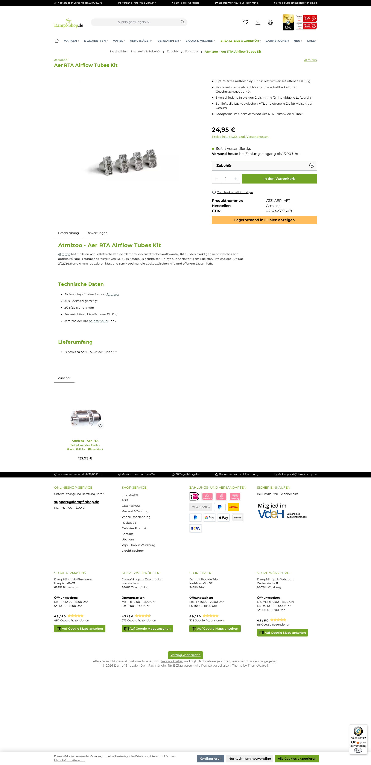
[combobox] (135, 22)
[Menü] (364, 726)
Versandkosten (172, 661)
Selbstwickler (98, 321)
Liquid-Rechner (133, 550)
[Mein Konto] (258, 22)
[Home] (56, 41)
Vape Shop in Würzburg (138, 545)
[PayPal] (220, 507)
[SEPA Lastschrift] (195, 528)
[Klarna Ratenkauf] (207, 496)
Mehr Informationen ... (69, 760)
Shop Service (134, 487)
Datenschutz (131, 505)
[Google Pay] (210, 517)
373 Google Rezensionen (206, 620)
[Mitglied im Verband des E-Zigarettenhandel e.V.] (285, 511)
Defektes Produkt (134, 528)
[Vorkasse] (238, 517)
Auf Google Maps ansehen (82, 628)
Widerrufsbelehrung (136, 517)
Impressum (130, 494)
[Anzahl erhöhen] (235, 178)
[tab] (68, 233)
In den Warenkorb (279, 179)
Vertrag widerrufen (185, 655)
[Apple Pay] (223, 517)
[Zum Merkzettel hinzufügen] (100, 425)
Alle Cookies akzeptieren (297, 758)
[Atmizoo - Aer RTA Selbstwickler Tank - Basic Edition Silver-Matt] (85, 410)
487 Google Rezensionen (71, 620)
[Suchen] (182, 22)
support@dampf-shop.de (76, 502)
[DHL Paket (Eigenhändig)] (233, 507)
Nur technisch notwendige (250, 758)
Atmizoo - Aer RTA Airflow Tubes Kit (233, 52)
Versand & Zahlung (135, 511)
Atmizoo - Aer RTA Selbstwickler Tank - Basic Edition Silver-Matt (85, 445)
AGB (125, 500)
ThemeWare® (258, 665)
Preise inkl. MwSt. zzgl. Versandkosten (240, 137)
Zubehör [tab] (64, 378)
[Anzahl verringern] (216, 178)
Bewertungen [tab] (97, 233)
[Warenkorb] (269, 22)
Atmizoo (310, 60)
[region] (129, 130)
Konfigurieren (211, 758)
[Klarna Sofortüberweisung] (221, 496)
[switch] (358, 750)
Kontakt (127, 534)
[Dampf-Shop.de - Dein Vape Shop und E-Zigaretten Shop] (68, 22)
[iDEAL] (194, 496)
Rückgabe (129, 522)
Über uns (128, 539)
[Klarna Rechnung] (235, 496)
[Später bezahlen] (195, 517)
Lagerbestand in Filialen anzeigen (264, 220)
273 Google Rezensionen (139, 620)
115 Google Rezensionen (273, 624)
